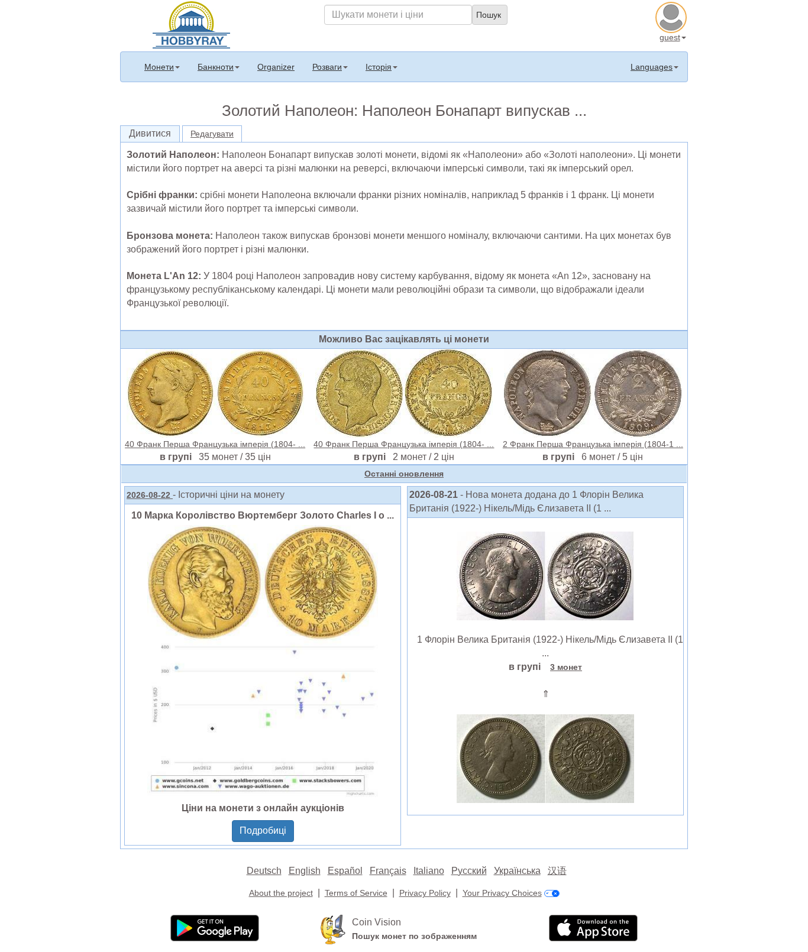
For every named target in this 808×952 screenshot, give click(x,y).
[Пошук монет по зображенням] (333, 929)
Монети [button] (159, 67)
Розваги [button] (327, 67)
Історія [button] (379, 67)
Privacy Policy (425, 893)
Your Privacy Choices (502, 893)
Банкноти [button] (216, 67)
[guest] (672, 16)
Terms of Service (356, 893)
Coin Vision (376, 922)
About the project (281, 893)
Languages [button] (652, 67)
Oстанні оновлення (404, 473)
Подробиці (263, 830)
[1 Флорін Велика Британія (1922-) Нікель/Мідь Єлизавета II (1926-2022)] (545, 574)
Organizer (276, 67)
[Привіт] (191, 23)
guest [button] (670, 37)
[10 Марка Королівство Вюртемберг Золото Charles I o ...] (262, 660)
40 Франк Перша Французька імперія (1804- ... (215, 444)
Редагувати (212, 133)
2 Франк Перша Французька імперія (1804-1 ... (593, 444)
